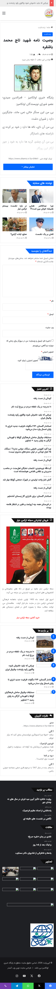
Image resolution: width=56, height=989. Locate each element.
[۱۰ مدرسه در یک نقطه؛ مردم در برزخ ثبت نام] (45, 656)
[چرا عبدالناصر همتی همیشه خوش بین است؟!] (41, 196)
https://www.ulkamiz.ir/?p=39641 (23, 158)
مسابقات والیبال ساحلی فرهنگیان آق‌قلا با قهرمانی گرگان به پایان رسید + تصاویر (19, 696)
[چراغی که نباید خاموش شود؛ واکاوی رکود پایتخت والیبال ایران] (45, 670)
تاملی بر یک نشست (44, 234)
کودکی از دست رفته (25, 637)
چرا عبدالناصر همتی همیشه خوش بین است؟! (41, 207)
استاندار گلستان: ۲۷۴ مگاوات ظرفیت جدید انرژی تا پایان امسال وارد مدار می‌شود (31, 681)
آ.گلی (51, 731)
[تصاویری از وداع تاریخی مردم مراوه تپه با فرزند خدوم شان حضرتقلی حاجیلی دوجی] (28, 871)
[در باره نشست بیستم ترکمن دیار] (14, 196)
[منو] (3, 14)
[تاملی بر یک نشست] (41, 224)
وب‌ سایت (49, 327)
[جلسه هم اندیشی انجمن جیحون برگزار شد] (10, 871)
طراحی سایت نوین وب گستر (19, 968)
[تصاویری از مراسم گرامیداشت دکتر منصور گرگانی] (10, 882)
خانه (49, 27)
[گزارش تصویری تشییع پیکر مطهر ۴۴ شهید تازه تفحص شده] (28, 892)
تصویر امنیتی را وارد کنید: (27, 360)
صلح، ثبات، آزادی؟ (19, 234)
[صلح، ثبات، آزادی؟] (14, 224)
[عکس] (45, 882)
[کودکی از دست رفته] (45, 642)
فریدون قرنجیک (47, 743)
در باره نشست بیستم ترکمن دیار (14, 207)
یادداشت (41, 27)
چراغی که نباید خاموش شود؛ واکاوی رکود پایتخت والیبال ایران (19, 667)
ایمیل (51, 314)
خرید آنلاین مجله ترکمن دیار (28, 617)
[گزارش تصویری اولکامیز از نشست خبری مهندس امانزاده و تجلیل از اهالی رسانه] (10, 892)
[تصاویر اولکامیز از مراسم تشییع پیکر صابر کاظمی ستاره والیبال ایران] (45, 892)
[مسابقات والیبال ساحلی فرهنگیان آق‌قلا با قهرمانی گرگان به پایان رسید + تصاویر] (45, 696)
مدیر (52, 722)
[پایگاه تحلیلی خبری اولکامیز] (49, 13)
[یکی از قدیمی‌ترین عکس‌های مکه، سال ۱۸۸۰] (45, 871)
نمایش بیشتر (29, 167)
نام (52, 301)
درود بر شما (49, 755)
